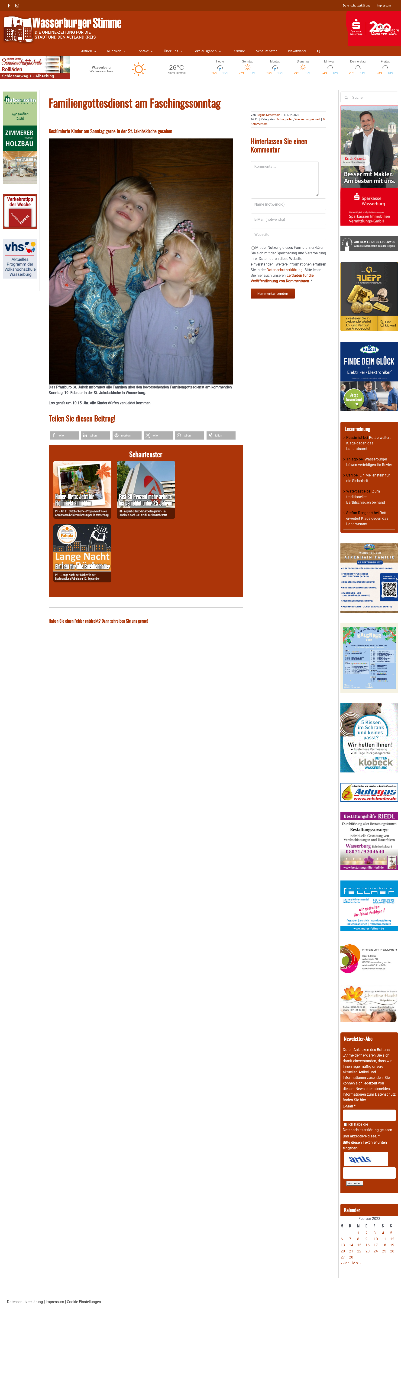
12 (392, 1239)
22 (359, 1251)
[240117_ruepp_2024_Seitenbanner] (369, 264)
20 (343, 1251)
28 (351, 1257)
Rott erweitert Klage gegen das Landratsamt (368, 443)
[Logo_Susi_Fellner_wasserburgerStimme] (369, 883)
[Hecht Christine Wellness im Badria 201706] (369, 987)
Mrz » (356, 1263)
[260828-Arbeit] (146, 463)
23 (367, 1251)
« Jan (344, 1263)
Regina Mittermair (268, 115)
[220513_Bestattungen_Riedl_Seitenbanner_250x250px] (369, 815)
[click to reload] (366, 1159)
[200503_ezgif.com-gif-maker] (369, 706)
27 (343, 1257)
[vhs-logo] (20, 242)
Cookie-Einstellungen (84, 1302)
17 (376, 1245)
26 (392, 1251)
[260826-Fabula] (82, 527)
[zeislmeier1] (369, 785)
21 (351, 1251)
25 (384, 1251)
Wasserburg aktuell (307, 119)
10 (376, 1239)
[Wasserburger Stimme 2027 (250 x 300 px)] (369, 546)
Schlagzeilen (284, 119)
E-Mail (349, 1106)
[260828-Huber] (82, 463)
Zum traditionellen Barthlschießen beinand (365, 497)
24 (376, 1251)
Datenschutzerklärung (361, 1130)
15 (359, 1245)
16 (367, 1245)
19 (392, 1245)
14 (351, 1245)
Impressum (55, 1302)
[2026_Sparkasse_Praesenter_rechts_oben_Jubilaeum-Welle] (373, 13)
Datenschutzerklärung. (285, 270)
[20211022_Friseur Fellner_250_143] (369, 944)
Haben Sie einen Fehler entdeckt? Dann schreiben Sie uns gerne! (98, 621)
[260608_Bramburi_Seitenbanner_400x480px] (369, 626)
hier (363, 1100)
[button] (318, 51)
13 (343, 1245)
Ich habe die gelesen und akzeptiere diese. (367, 1130)
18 (384, 1245)
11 (384, 1239)
